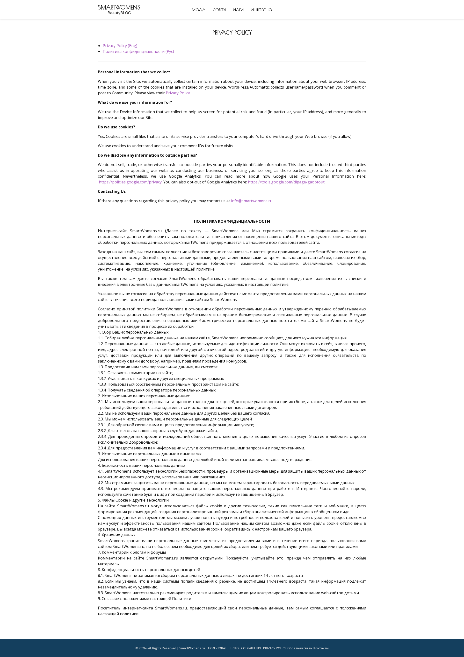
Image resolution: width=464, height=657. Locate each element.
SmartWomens (119, 7)
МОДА (198, 9)
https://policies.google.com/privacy (130, 182)
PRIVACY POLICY (274, 648)
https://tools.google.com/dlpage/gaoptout (286, 182)
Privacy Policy (178, 93)
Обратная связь (299, 648)
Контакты (321, 648)
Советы (219, 9)
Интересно (261, 9)
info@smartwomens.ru (251, 200)
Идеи (238, 9)
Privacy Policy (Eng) (120, 45)
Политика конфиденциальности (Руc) (138, 51)
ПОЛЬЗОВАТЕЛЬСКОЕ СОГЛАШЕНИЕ (235, 648)
